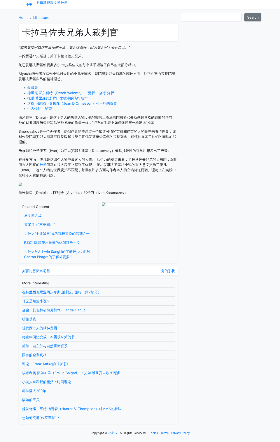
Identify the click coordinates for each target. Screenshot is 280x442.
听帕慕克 (29, 319)
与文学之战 (33, 215)
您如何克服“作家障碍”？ (41, 418)
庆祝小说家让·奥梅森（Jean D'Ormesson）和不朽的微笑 (72, 103)
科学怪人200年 (34, 391)
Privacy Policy (180, 433)
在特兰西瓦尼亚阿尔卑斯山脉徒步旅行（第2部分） (61, 292)
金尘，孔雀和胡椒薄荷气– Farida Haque (54, 310)
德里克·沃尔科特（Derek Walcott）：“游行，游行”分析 (70, 93)
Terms (165, 433)
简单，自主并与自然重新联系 (45, 346)
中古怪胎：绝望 (39, 108)
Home (23, 17)
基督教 (48, 2)
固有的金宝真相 (34, 355)
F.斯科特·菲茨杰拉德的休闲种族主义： (54, 242)
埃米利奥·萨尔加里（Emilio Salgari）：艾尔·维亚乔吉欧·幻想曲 (71, 373)
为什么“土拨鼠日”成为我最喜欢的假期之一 (57, 233)
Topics (153, 433)
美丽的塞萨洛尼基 (36, 271)
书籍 (39, 2)
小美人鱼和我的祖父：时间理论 (46, 382)
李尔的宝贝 (31, 400)
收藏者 (32, 87)
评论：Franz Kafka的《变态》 (46, 364)
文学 (57, 2)
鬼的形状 (168, 271)
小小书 (27, 4)
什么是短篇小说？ (36, 301)
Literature (41, 17)
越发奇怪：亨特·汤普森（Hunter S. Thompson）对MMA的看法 (71, 409)
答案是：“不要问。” (39, 224)
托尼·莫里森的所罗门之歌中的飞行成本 (57, 98)
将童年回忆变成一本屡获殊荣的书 (48, 337)
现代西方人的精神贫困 (39, 328)
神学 (64, 2)
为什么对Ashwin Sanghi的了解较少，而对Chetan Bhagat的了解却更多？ (57, 254)
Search (253, 17)
